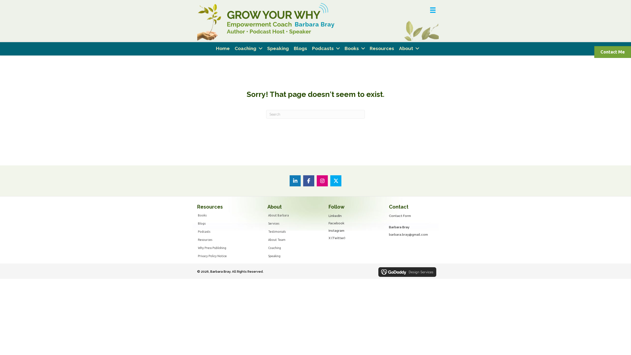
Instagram (336, 230)
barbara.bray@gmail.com (408, 234)
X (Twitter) (337, 238)
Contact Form (400, 216)
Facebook (336, 223)
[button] (295, 180)
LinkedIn (335, 216)
